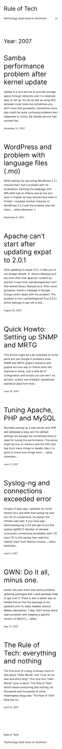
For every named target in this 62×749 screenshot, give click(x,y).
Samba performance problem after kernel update (25, 70)
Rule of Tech (20, 8)
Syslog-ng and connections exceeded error (28, 491)
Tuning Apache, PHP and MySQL (30, 414)
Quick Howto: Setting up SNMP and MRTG (31, 337)
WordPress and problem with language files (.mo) (28, 159)
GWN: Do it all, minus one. (26, 576)
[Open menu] (56, 18)
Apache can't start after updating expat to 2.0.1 (27, 248)
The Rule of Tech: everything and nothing (30, 653)
